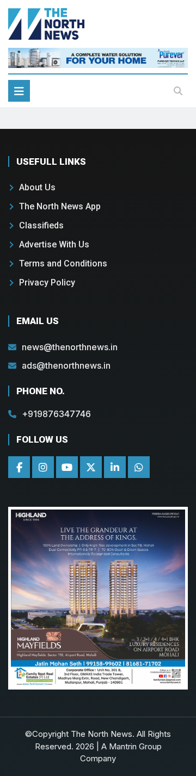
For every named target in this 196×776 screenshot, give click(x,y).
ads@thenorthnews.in (66, 365)
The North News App (60, 206)
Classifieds (41, 225)
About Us (37, 187)
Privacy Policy (47, 282)
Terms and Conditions (63, 263)
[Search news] (178, 90)
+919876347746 (56, 413)
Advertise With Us (54, 244)
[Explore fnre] (98, 598)
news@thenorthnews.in (70, 347)
